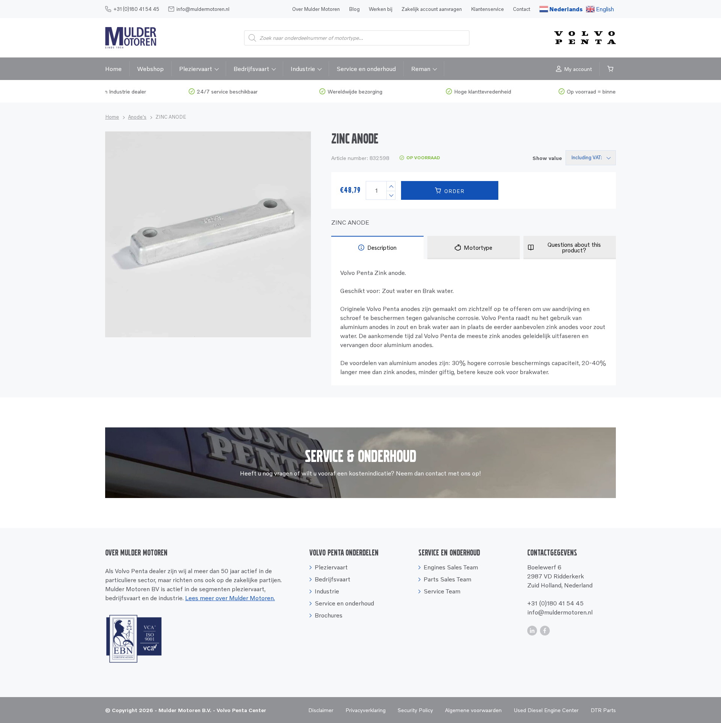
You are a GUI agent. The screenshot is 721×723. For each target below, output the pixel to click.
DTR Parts (603, 710)
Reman (420, 68)
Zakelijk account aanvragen (431, 9)
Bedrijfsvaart (251, 68)
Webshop (150, 68)
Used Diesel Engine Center (546, 710)
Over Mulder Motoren (316, 9)
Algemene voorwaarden (473, 710)
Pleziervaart (195, 68)
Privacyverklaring (365, 710)
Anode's (137, 117)
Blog (354, 9)
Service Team (442, 591)
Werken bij (380, 9)
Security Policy (415, 710)
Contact (521, 9)
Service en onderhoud (366, 68)
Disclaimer (320, 710)
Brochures (328, 615)
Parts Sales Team (447, 579)
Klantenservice (487, 9)
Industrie (303, 68)
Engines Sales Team (451, 567)
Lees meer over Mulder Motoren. (230, 598)
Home (113, 68)
